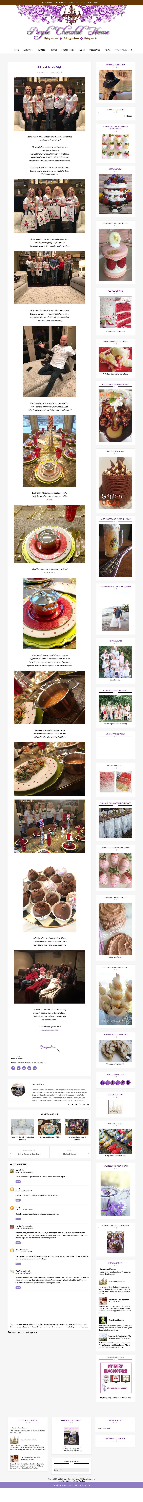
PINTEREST (74, 2)
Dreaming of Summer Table (50, 1137)
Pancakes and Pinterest (108, 1269)
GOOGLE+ (61, 2)
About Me (27, 50)
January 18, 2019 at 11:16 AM (24, 1252)
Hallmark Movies (30, 1063)
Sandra (18, 1189)
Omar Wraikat (79, 1481)
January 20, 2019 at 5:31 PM (24, 1273)
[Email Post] (18, 1056)
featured (41, 50)
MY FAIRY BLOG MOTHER (80, 1485)
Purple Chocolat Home (70, 1479)
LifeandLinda (126, 1398)
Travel (107, 50)
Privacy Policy (121, 50)
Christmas (20, 1063)
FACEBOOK (87, 2)
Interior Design (68, 50)
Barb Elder (20, 1170)
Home (17, 50)
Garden (82, 50)
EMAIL (98, 2)
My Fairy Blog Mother (109, 1398)
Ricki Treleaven (22, 1250)
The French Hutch (23, 1271)
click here (41, 1431)
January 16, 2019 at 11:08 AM (24, 1172)
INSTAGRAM (48, 2)
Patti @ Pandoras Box (25, 1226)
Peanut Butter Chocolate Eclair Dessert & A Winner (118, 1301)
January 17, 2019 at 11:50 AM (24, 1228)
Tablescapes (94, 50)
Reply (18, 1181)
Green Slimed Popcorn (116, 1320)
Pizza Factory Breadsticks (116, 1281)
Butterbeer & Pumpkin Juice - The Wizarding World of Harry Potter (119, 1337)
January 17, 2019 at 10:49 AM (24, 1191)
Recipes (54, 50)
